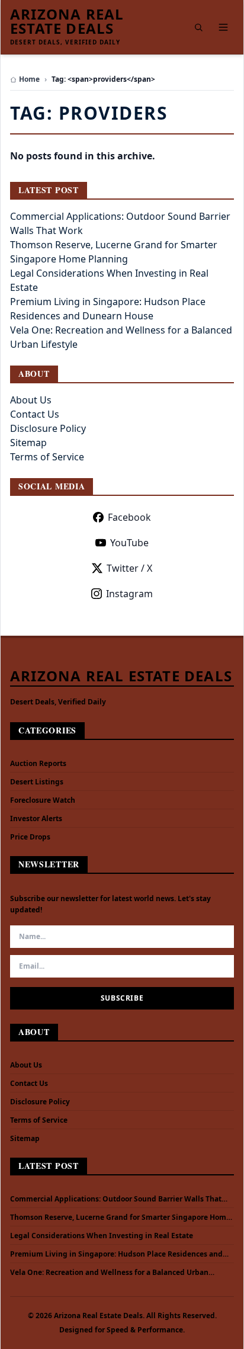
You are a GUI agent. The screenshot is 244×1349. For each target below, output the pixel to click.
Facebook (129, 517)
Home (29, 79)
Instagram (129, 593)
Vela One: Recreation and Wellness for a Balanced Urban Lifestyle (109, 1272)
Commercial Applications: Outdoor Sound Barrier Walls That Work (115, 1199)
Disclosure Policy (48, 428)
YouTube (129, 542)
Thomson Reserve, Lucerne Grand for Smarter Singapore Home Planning (120, 1217)
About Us (31, 399)
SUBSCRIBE (122, 998)
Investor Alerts (36, 818)
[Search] (198, 27)
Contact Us (34, 414)
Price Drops (30, 837)
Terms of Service (47, 456)
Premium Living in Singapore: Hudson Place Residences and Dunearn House (116, 1254)
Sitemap (28, 442)
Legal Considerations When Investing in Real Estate (101, 1236)
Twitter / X (129, 568)
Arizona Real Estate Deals (67, 21)
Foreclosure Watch (42, 800)
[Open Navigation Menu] (223, 27)
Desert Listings (36, 782)
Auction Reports (38, 763)
